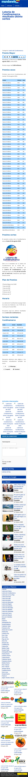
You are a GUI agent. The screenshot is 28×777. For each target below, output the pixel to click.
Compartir (7, 369)
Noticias (17, 5)
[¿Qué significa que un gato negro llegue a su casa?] (8, 521)
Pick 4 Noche (5, 666)
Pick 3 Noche (5, 665)
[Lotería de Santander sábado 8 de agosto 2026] (7, 700)
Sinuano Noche (6, 668)
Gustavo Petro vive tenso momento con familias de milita (19, 556)
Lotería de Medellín (7, 609)
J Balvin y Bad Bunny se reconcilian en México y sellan (19, 536)
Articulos (9, 5)
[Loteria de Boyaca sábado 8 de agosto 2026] (7, 685)
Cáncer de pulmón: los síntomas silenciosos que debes (20, 576)
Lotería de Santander (7, 611)
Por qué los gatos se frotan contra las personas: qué (19, 496)
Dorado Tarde (5, 650)
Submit (4, 463)
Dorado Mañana (6, 624)
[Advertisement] (14, 35)
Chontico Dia (5, 633)
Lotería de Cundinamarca (16, 50)
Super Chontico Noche (8, 677)
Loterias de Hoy (6, 472)
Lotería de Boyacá (7, 615)
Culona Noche (6, 657)
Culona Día (5, 646)
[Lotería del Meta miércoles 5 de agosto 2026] (20, 747)
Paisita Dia (5, 631)
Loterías (4, 589)
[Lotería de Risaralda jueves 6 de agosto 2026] (7, 719)
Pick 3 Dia (5, 635)
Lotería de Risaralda (7, 607)
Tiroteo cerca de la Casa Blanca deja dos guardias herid (20, 546)
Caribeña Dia (5, 644)
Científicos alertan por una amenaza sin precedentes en (20, 506)
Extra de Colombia (7, 617)
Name (6, 441)
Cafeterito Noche (6, 659)
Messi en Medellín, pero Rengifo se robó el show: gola (19, 526)
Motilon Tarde (5, 648)
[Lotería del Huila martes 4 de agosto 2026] (20, 764)
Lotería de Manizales (7, 602)
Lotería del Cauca (6, 613)
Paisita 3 (4, 676)
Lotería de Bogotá (6, 604)
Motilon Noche (6, 663)
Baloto (3, 618)
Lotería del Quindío (7, 606)
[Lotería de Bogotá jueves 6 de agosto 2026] (20, 725)
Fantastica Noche (6, 661)
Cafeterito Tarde (6, 626)
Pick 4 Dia (5, 637)
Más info (17, 775)
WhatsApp (13, 366)
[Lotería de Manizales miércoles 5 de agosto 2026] (7, 738)
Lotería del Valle (6, 598)
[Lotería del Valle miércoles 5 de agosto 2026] (7, 764)
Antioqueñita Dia (6, 622)
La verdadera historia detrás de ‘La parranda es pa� (20, 566)
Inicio (2, 5)
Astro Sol (4, 641)
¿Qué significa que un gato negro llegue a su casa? (20, 516)
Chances (4, 620)
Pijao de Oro (5, 639)
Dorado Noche (6, 674)
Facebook (17, 369)
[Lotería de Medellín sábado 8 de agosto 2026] (20, 704)
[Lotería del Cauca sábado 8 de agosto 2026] (20, 687)
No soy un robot (6, 461)
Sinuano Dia (5, 642)
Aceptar (22, 773)
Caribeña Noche (6, 670)
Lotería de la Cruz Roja (8, 595)
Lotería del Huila (6, 596)
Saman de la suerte (7, 629)
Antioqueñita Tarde (7, 652)
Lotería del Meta (6, 600)
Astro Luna (5, 672)
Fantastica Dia (6, 628)
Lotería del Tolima (6, 591)
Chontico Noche (6, 655)
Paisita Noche (5, 653)
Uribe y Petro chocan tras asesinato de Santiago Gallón (19, 486)
